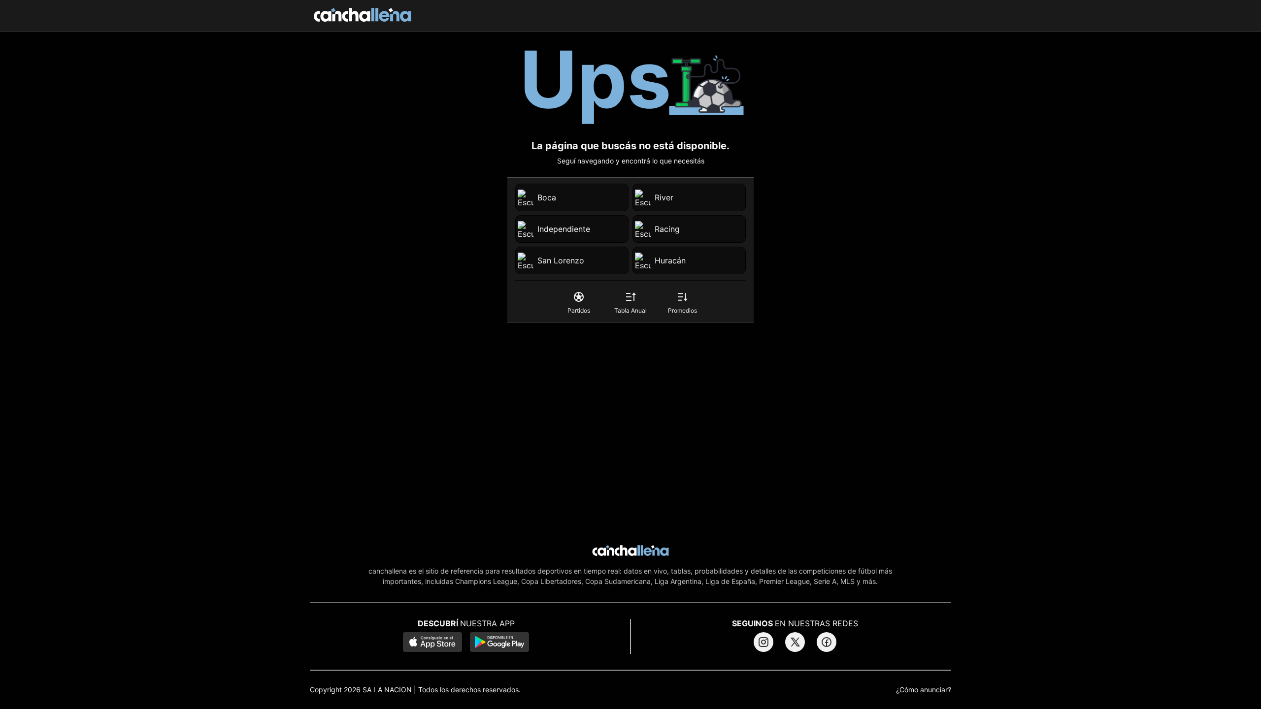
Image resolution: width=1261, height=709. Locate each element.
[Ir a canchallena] (362, 16)
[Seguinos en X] (795, 642)
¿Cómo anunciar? (923, 689)
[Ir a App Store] (432, 643)
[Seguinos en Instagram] (763, 642)
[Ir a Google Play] (499, 643)
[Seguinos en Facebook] (826, 642)
